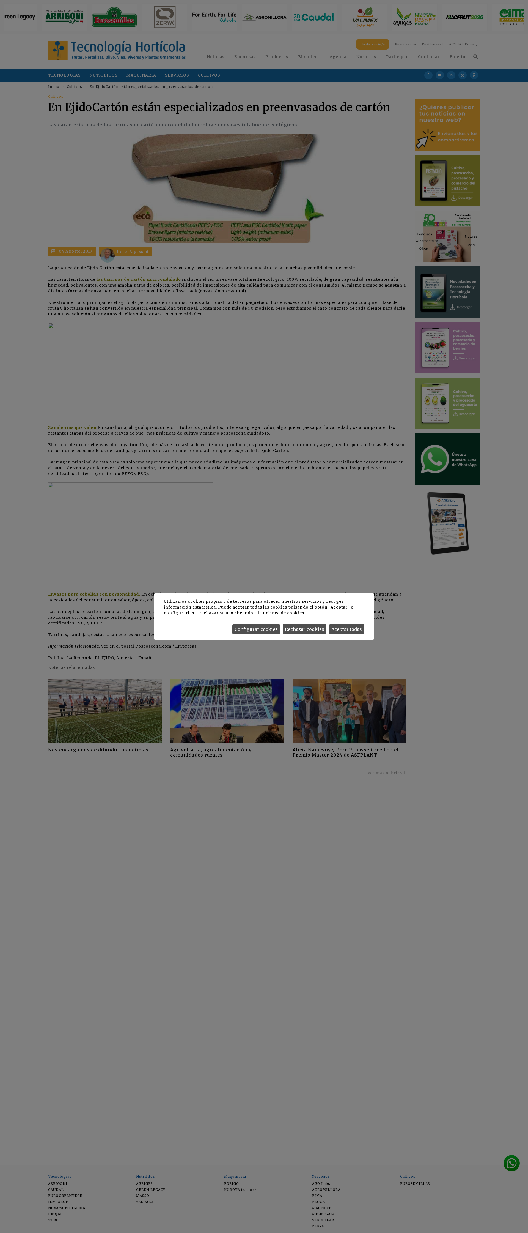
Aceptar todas (346, 629)
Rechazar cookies (304, 629)
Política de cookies (283, 612)
